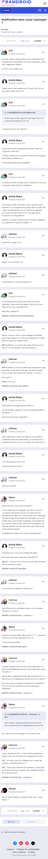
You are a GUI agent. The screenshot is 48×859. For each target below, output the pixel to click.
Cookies (31, 852)
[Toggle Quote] (6, 112)
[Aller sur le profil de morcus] (4, 601)
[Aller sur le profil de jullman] (4, 235)
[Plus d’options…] (43, 52)
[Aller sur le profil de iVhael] (4, 790)
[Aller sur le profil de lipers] (4, 499)
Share (12, 822)
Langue (10, 849)
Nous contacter (19, 852)
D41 (6, 30)
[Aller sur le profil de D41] (4, 52)
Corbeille (19, 32)
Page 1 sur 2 (25, 41)
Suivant (38, 41)
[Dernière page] (44, 41)
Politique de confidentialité (28, 849)
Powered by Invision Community (24, 855)
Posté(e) (17, 54)
